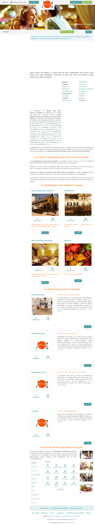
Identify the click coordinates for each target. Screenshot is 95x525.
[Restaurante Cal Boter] (42, 423)
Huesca (43, 131)
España (34, 2)
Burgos (54, 127)
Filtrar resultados (67, 32)
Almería (39, 140)
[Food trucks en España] (48, 465)
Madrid (34, 127)
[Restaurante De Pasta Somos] (42, 306)
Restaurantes (73, 519)
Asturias (58, 123)
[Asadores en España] (65, 482)
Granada (53, 138)
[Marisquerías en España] (48, 482)
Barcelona (40, 123)
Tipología (33, 462)
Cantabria (33, 133)
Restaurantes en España (52, 516)
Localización (34, 466)
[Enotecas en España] (74, 465)
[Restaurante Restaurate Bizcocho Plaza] (45, 254)
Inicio (6, 2)
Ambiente (34, 482)
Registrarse (76, 2)
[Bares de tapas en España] (56, 482)
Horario (33, 502)
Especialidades (35, 474)
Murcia (57, 140)
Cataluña (43, 142)
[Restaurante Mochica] (78, 254)
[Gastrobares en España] (48, 471)
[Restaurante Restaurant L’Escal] (42, 384)
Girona (43, 125)
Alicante (55, 135)
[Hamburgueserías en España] (56, 465)
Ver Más (45, 232)
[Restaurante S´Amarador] (78, 204)
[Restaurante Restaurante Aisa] (42, 345)
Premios (33, 470)
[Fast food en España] (56, 471)
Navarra (43, 136)
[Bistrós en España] (48, 477)
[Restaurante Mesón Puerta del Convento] (45, 204)
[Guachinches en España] (74, 477)
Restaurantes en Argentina (72, 516)
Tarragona (33, 138)
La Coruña (53, 133)
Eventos (33, 478)
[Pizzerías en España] (65, 465)
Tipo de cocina (35, 498)
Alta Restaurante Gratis (19, 2)
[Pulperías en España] (65, 471)
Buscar (89, 32)
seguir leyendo (62, 384)
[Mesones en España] (56, 477)
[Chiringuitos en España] (74, 471)
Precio (33, 490)
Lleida (57, 129)
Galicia (48, 144)
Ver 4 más (60, 489)
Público (33, 486)
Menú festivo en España (67, 522)
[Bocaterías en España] (74, 482)
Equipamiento (35, 494)
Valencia (41, 129)
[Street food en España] (65, 477)
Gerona (48, 125)
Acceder (87, 2)
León (39, 135)
